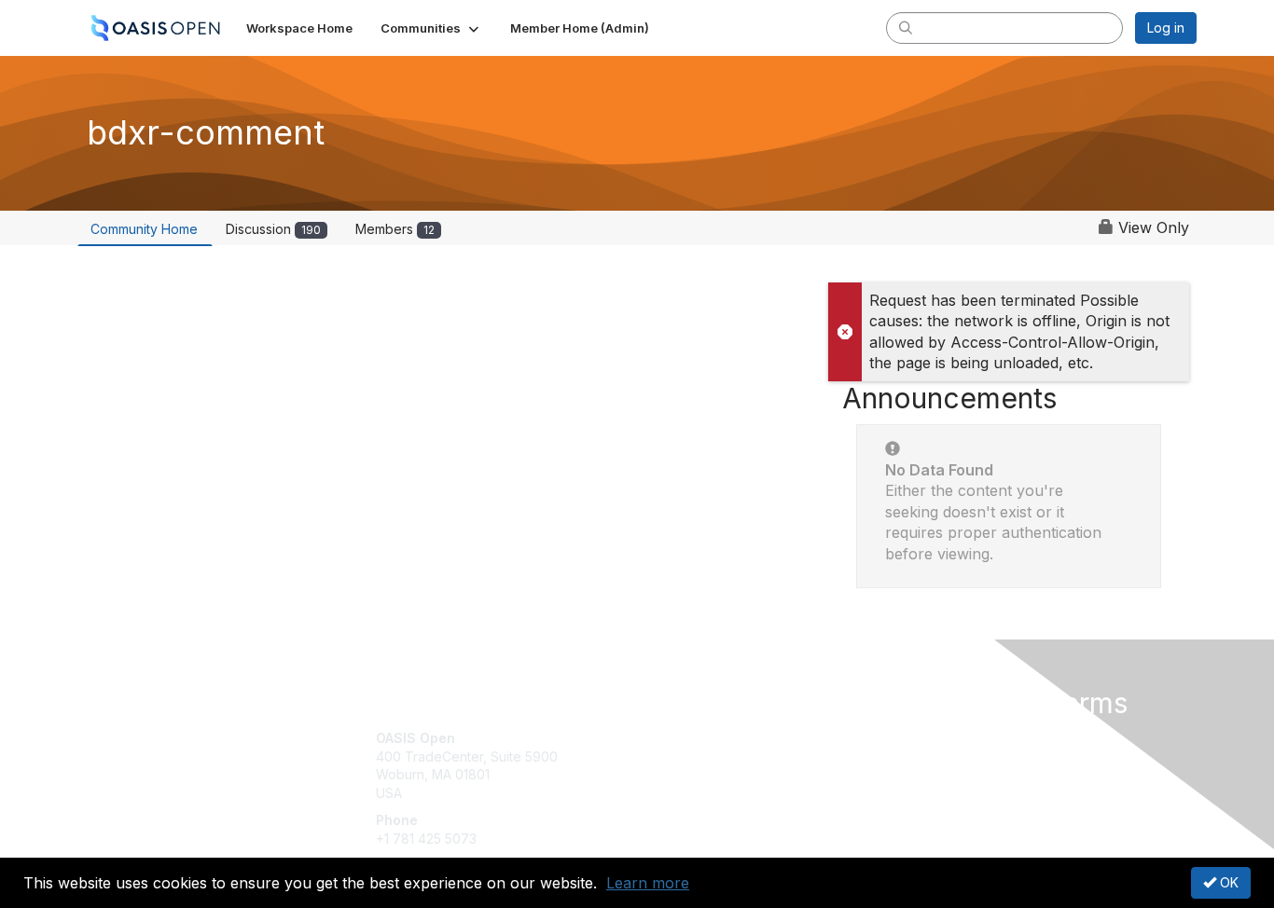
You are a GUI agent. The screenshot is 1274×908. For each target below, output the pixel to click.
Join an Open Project (709, 766)
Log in (1165, 27)
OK (1227, 882)
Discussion (273, 229)
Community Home (144, 229)
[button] (431, 28)
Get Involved (683, 738)
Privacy (937, 756)
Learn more (647, 883)
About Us (942, 738)
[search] (905, 27)
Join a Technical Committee (729, 793)
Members (395, 229)
